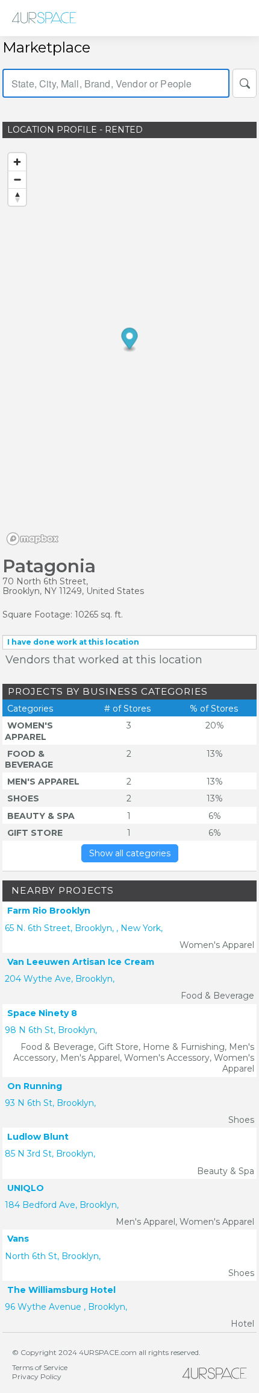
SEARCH (244, 83)
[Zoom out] (17, 179)
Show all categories (129, 853)
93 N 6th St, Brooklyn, (50, 1103)
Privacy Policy (36, 1376)
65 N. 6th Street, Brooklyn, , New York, (84, 928)
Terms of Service (39, 1367)
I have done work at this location (73, 641)
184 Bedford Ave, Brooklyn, (62, 1204)
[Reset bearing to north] (17, 197)
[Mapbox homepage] (32, 539)
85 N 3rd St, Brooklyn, (50, 1153)
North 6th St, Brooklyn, (53, 1256)
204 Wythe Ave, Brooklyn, (59, 978)
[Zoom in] (17, 162)
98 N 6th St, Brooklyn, (51, 1030)
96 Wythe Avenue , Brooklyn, (66, 1306)
